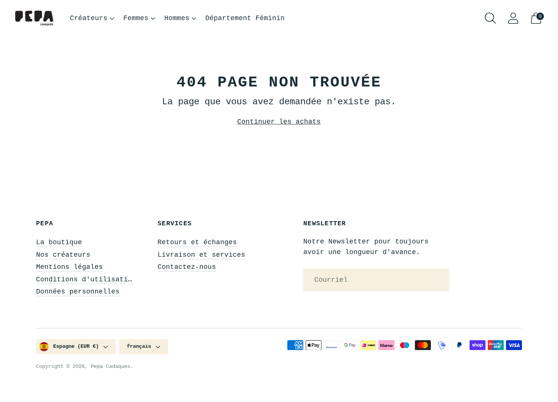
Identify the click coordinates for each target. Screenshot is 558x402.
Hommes (176, 18)
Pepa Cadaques (110, 366)
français (139, 346)
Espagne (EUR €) (76, 346)
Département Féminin (245, 18)
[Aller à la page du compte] (513, 18)
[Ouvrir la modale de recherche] (490, 18)
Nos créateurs (63, 255)
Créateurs (88, 18)
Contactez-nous (187, 267)
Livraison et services (201, 255)
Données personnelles (78, 291)
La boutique (59, 242)
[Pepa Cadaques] (34, 18)
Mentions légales (69, 267)
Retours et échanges (197, 242)
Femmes (135, 18)
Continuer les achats (279, 122)
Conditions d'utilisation (86, 279)
